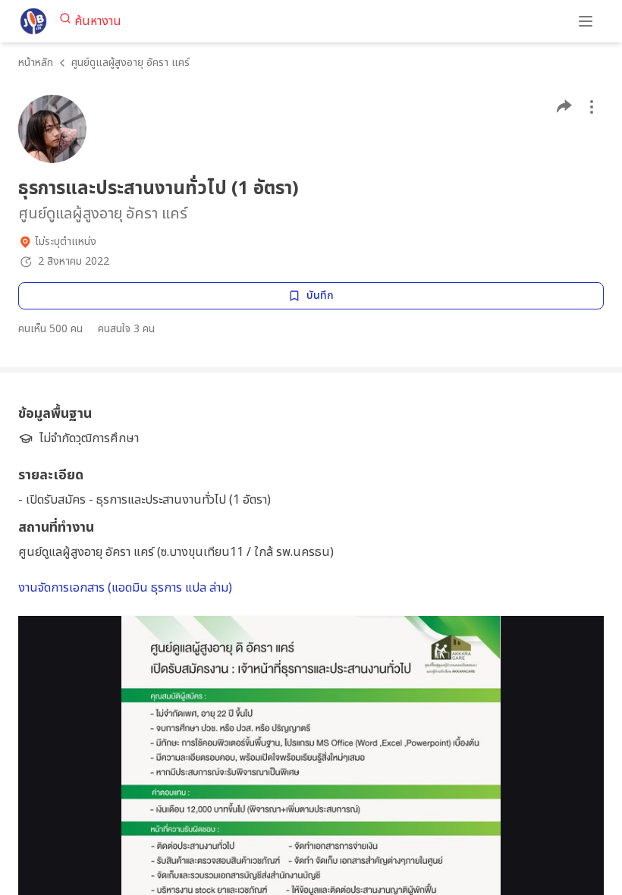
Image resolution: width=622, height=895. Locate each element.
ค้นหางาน (97, 21)
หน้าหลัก (35, 63)
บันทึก (320, 295)
